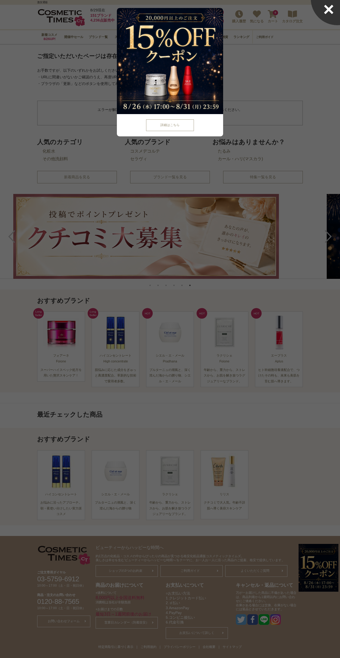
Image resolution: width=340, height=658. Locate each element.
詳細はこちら (170, 125)
